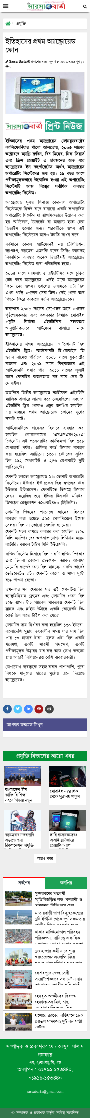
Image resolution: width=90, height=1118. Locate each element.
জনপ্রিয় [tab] (66, 883)
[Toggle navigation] (5, 6)
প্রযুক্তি (21, 24)
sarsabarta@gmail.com (45, 1092)
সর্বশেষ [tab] (24, 883)
